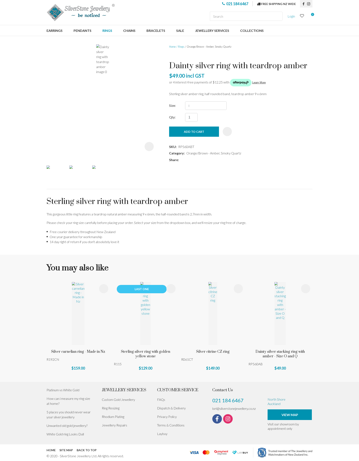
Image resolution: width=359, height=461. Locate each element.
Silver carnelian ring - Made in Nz (78, 351)
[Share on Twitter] (186, 160)
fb (303, 3)
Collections (252, 30)
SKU (172, 147)
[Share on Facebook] (181, 160)
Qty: (172, 117)
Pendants (82, 30)
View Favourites (302, 16)
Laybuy (162, 434)
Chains (129, 30)
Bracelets (155, 30)
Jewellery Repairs (114, 425)
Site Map (66, 450)
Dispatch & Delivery (171, 408)
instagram (309, 3)
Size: (172, 105)
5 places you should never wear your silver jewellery (69, 414)
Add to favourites (103, 288)
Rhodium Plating (113, 417)
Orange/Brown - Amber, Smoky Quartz (209, 46)
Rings (107, 30)
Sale (180, 30)
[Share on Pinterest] (199, 160)
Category (176, 153)
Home (172, 46)
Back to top (87, 450)
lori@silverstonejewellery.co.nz (234, 408)
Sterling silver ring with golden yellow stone (145, 354)
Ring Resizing (110, 408)
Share (173, 160)
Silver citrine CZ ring (213, 351)
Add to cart (194, 131)
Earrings (55, 30)
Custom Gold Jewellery (118, 399)
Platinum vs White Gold (63, 390)
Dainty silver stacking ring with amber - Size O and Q (280, 354)
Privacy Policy (167, 417)
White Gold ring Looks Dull (65, 434)
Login (291, 16)
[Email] (192, 160)
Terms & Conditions (170, 425)
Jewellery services (212, 30)
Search (278, 16)
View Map (290, 415)
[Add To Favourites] (227, 131)
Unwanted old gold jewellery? (67, 425)
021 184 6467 (237, 3)
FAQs (161, 399)
